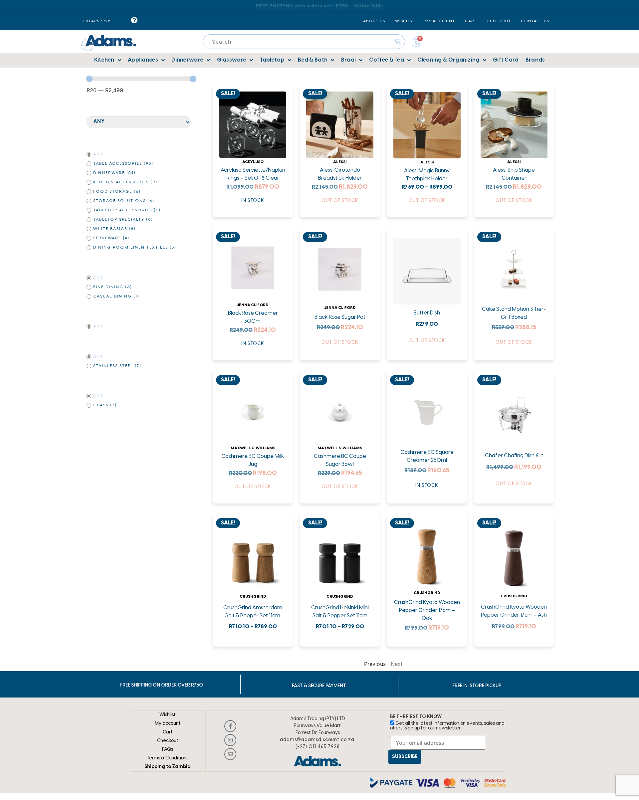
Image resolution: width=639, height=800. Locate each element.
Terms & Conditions (167, 758)
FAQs (167, 749)
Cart (168, 732)
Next (397, 664)
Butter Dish (427, 313)
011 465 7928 (96, 21)
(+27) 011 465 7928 (318, 746)
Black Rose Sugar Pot (340, 317)
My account (168, 723)
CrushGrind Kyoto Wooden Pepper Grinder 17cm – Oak (427, 610)
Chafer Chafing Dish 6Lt (514, 456)
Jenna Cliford (253, 305)
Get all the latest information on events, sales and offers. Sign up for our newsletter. (447, 726)
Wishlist (167, 714)
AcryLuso (253, 162)
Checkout (167, 740)
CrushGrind (253, 596)
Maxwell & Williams (253, 448)
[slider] (89, 79)
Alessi (339, 162)
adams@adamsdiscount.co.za (317, 739)
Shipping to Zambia (167, 766)
